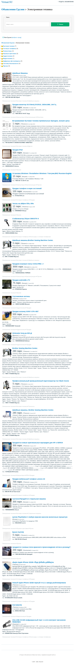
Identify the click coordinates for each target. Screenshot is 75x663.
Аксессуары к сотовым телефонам (40, 236)
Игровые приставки (9, 53)
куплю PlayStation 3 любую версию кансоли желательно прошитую (39, 517)
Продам (32, 200)
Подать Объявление (25, 654)
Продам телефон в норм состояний (27, 188)
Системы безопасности (10, 63)
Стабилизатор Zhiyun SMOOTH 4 (25, 219)
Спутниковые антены (21, 296)
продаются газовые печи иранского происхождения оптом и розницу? (41, 547)
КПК (27, 475)
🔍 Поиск (60, 24)
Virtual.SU (7, 2)
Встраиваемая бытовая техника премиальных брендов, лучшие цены (41, 121)
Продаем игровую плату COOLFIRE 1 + (28, 264)
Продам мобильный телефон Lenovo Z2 (28, 479)
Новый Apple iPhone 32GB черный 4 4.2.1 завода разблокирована (39, 583)
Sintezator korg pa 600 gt (22, 333)
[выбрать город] (16, 37)
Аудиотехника (7, 56)
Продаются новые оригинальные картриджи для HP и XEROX (37, 443)
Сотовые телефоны (9, 48)
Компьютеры (7, 51)
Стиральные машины (34, 513)
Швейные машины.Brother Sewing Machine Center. (32, 240)
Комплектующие (31, 117)
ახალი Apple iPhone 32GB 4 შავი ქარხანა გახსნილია (33, 562)
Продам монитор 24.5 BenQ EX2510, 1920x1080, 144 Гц (34, 104)
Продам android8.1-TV (21, 280)
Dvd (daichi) (17, 605)
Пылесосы (31, 406)
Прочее (5, 66)
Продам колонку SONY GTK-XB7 (25, 311)
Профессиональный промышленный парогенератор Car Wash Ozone (40, 381)
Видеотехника (7, 58)
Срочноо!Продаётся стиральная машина (29, 499)
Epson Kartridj (18, 532)
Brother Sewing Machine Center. (25, 348)
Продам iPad (17, 150)
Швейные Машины (20, 73)
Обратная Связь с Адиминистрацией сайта (43, 654)
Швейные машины (33, 101)
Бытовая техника (8, 46)
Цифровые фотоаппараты (11, 61)
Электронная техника (8, 101)
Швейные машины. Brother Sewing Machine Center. (33, 410)
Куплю (31, 528)
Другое (30, 146)
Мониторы (40, 117)
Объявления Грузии (12, 9)
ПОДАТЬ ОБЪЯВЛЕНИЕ (66, 1)
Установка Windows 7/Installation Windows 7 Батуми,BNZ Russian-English (42, 173)
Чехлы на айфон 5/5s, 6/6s (23, 203)
